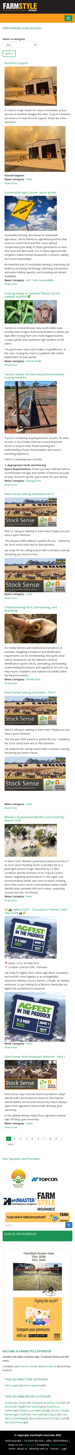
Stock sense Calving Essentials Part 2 (29, 494)
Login (64, 1448)
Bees (44, 1418)
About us (22, 1448)
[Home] (19, 7)
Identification (33, 679)
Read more (11, 183)
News (29, 179)
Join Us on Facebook (20, 1234)
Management (33, 480)
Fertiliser (9, 1402)
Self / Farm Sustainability (40, 280)
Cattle (29, 594)
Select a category (14, 39)
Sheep (34, 1402)
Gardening (10, 1414)
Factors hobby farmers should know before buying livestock (34, 376)
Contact (54, 1448)
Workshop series (52, 1402)
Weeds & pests (28, 1410)
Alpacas (33, 1418)
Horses (9, 1422)
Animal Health (34, 361)
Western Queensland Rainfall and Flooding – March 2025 (35, 818)
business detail (28, 1366)
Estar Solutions (58, 1444)
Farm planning (34, 1406)
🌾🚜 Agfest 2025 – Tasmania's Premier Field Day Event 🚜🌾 (36, 911)
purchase (48, 1366)
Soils (53, 1418)
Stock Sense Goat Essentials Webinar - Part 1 (35, 1057)
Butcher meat (58, 1410)
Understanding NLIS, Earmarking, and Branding (31, 609)
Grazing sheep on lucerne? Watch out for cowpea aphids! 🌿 (32, 295)
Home (11, 1448)
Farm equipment (33, 1385)
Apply (9, 53)
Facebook (29, 1444)
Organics (53, 1414)
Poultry (24, 1414)
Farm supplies (12, 1385)
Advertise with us (38, 1448)
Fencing (20, 1422)
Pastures (23, 1402)
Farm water (37, 1414)
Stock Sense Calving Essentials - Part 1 (30, 692)
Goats (29, 1123)
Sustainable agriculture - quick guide (30, 192)
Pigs (19, 1406)
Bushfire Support (17, 63)
